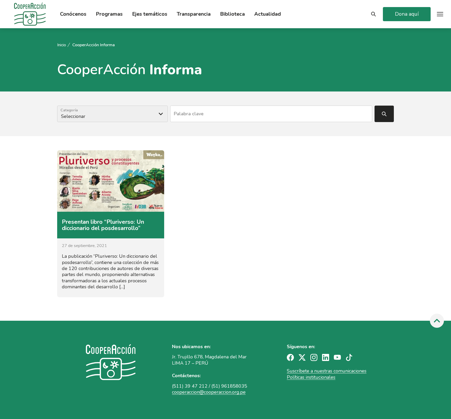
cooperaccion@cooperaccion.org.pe (209, 392)
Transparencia (194, 14)
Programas (109, 14)
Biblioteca (232, 14)
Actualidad (267, 14)
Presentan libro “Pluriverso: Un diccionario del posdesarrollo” (103, 225)
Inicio (61, 45)
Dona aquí (407, 14)
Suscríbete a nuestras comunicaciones (326, 371)
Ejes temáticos (149, 14)
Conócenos (73, 14)
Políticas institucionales (311, 377)
